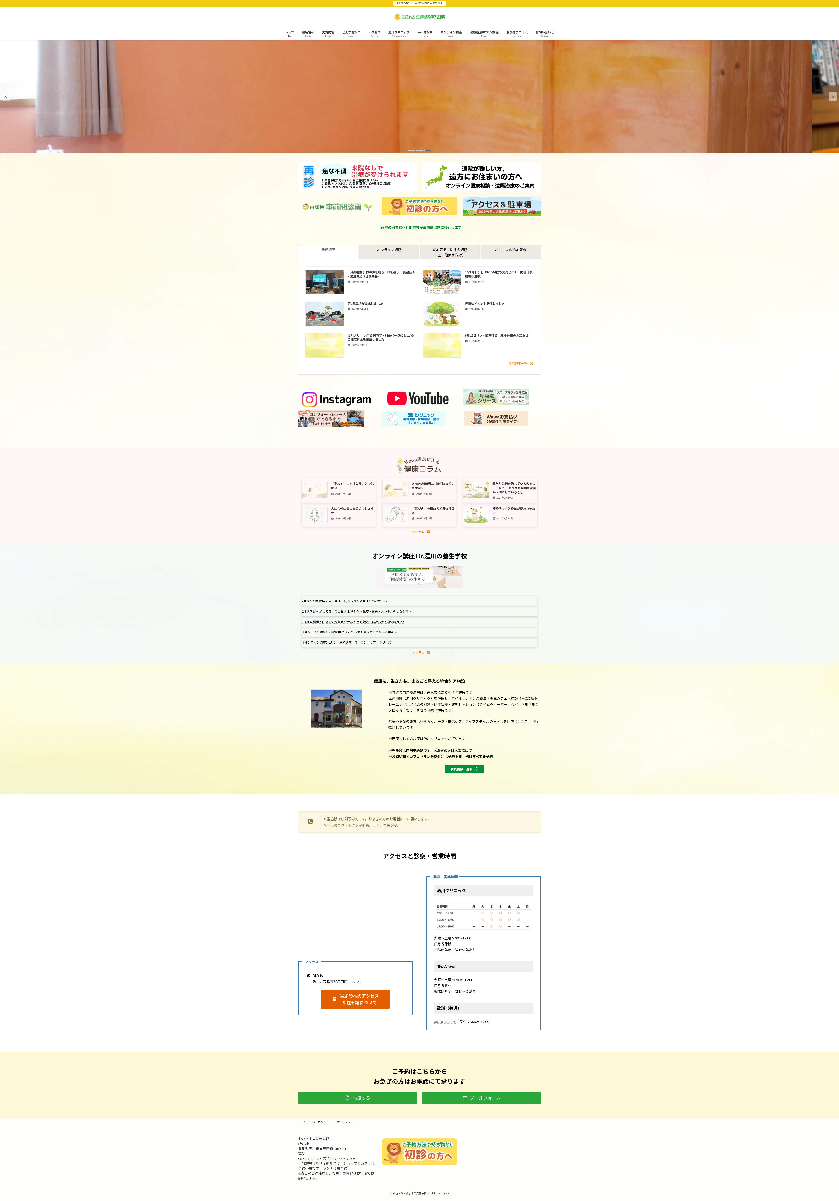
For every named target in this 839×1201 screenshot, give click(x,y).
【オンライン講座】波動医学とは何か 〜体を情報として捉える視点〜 (349, 632)
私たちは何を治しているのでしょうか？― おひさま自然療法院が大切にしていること (514, 488)
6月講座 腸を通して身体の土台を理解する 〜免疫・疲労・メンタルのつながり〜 (357, 611)
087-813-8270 (445, 1021)
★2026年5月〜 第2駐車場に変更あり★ (419, 3)
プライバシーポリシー (315, 1122)
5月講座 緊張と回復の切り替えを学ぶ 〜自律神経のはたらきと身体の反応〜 (354, 622)
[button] (833, 96)
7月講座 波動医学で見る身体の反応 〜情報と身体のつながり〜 (344, 601)
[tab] (328, 252)
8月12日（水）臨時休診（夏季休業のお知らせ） (498, 335)
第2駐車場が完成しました (365, 303)
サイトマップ (345, 1122)
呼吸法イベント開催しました (485, 303)
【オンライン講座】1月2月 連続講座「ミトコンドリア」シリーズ (346, 642)
